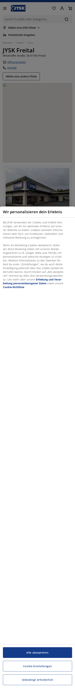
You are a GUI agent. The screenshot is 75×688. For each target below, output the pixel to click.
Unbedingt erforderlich (37, 679)
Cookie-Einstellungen (37, 666)
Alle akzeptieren (37, 652)
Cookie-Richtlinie (13, 287)
